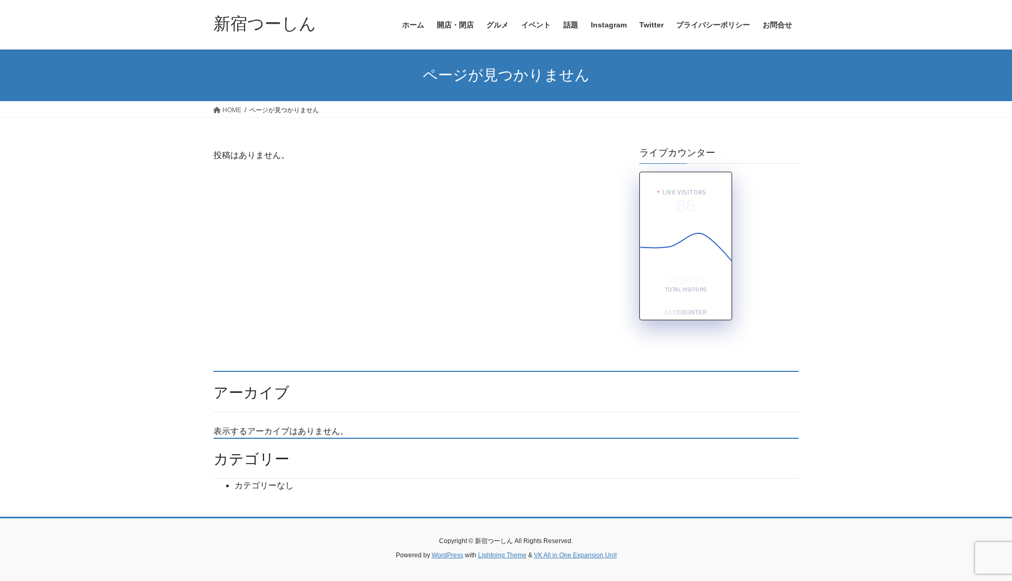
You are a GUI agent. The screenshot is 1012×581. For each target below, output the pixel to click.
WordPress (447, 555)
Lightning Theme (502, 555)
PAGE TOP (979, 554)
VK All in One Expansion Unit (575, 555)
